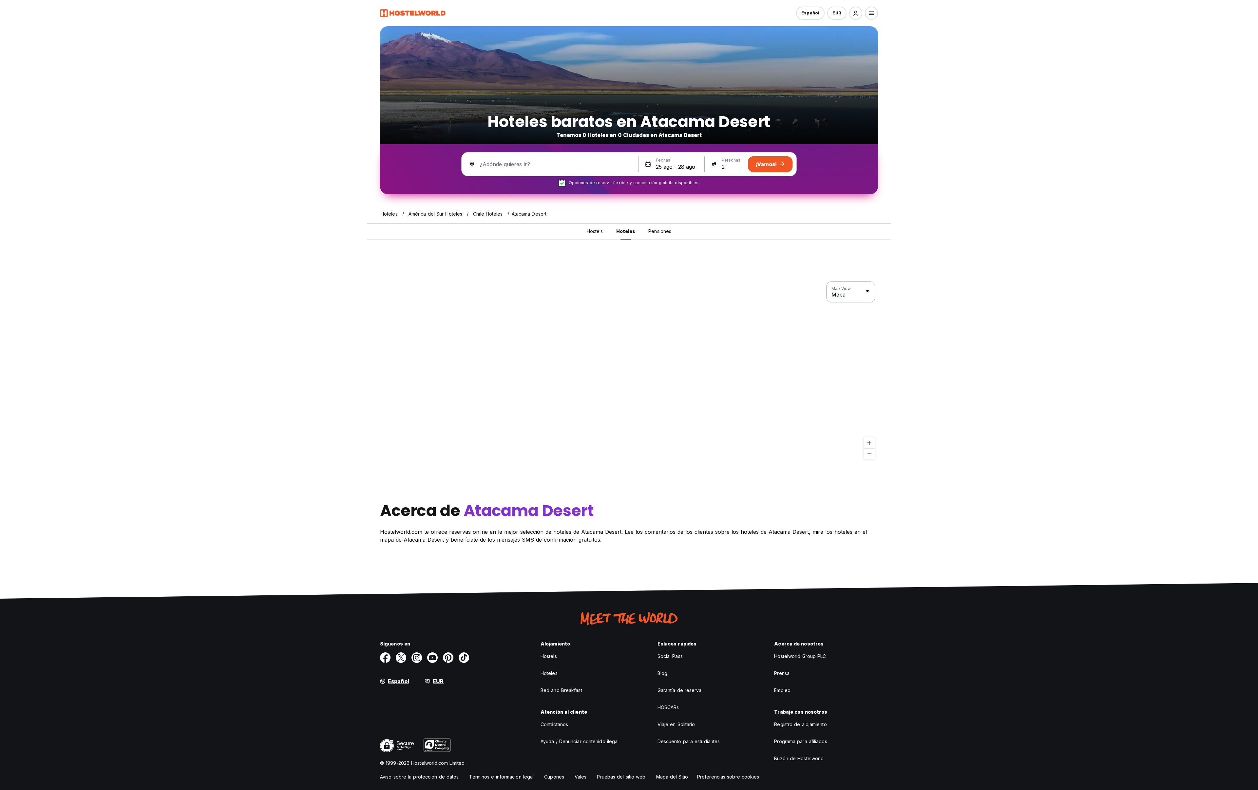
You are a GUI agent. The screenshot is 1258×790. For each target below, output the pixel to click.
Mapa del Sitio (672, 777)
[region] (629, 370)
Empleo (782, 690)
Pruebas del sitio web (621, 777)
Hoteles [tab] (626, 231)
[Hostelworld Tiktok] (464, 657)
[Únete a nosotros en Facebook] (385, 657)
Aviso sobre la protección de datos (419, 777)
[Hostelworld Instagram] (416, 657)
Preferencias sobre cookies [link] (728, 777)
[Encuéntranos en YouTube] (432, 657)
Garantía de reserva (680, 690)
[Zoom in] (869, 442)
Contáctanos (554, 724)
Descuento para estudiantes (689, 741)
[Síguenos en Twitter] (401, 657)
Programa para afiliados (800, 741)
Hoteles (549, 673)
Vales (581, 777)
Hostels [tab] (595, 231)
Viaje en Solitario (676, 724)
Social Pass (670, 656)
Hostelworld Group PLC (800, 656)
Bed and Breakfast (561, 690)
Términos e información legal (501, 777)
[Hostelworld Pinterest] (448, 657)
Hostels (549, 656)
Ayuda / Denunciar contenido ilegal (580, 741)
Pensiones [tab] (659, 231)
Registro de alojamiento (800, 724)
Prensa (782, 673)
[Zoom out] (869, 453)
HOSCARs (668, 707)
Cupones (554, 777)
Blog (662, 673)
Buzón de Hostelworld (799, 758)
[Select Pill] (855, 13)
